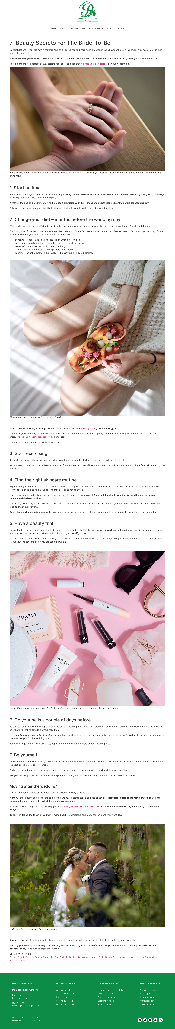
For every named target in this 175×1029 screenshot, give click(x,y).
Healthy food (88, 428)
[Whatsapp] (161, 1020)
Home (53, 28)
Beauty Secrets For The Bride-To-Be (53, 957)
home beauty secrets (133, 957)
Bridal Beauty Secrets (110, 957)
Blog (109, 28)
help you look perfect (96, 63)
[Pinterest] (155, 1020)
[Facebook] (140, 1020)
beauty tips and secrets (85, 957)
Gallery (74, 28)
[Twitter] (145, 1020)
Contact (120, 28)
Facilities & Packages (92, 28)
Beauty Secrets (26, 957)
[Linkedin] (150, 1020)
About (63, 28)
